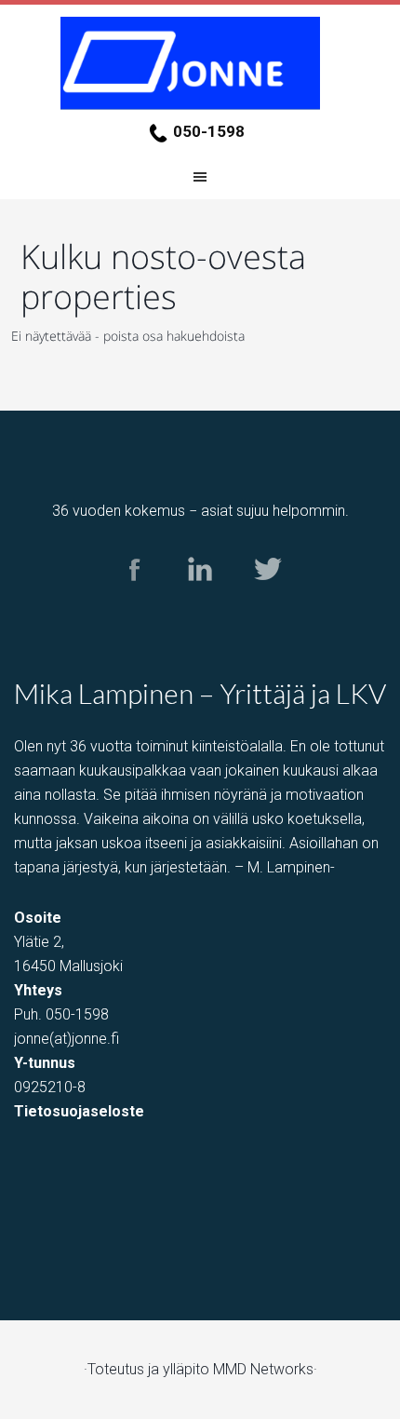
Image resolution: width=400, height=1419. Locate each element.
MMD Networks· (265, 1369)
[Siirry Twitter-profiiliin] (266, 598)
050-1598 (209, 131)
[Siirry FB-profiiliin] (134, 598)
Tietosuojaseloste (79, 1111)
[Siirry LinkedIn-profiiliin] (200, 598)
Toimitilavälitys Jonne (200, 63)
